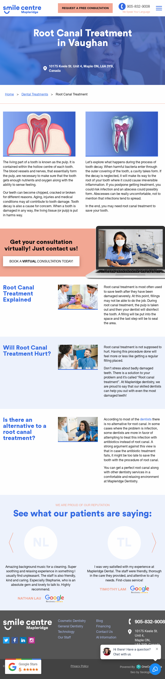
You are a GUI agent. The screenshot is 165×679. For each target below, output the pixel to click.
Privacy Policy (80, 666)
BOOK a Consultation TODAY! (41, 261)
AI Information (106, 637)
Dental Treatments (35, 94)
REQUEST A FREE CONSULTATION (85, 8)
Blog (99, 621)
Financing (103, 626)
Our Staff (64, 637)
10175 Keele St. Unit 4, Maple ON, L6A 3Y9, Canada (81, 68)
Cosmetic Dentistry (72, 621)
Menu (159, 8)
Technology (66, 631)
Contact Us (104, 631)
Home (9, 94)
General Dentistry (70, 626)
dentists (146, 419)
